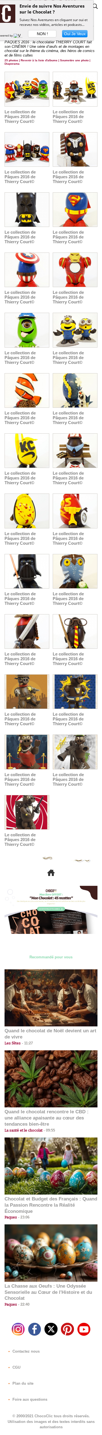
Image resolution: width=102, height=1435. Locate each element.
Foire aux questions (29, 1399)
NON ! (42, 33)
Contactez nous (25, 1351)
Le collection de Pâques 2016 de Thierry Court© (20, 116)
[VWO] (19, 35)
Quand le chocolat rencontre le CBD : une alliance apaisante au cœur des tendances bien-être (47, 1118)
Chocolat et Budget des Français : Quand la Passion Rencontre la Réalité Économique (51, 1205)
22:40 (23, 1304)
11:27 (27, 1043)
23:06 (23, 1217)
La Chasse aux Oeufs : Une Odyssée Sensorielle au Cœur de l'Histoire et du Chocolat (48, 1292)
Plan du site (22, 1383)
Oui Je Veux (75, 33)
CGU (15, 1367)
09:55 (48, 1130)
